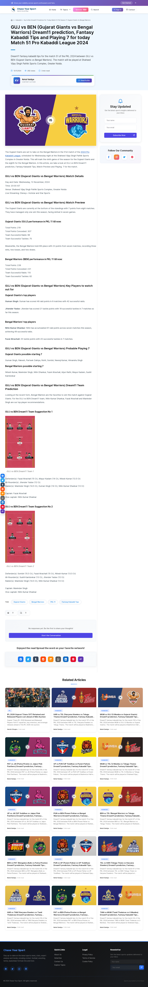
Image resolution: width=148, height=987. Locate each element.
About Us (57, 955)
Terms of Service (88, 958)
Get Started (126, 3)
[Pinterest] (132, 157)
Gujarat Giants (19, 602)
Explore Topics (59, 965)
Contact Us (58, 961)
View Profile (85, 80)
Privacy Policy (87, 955)
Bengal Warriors (38, 602)
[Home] (12, 20)
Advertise (58, 958)
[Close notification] (135, 3)
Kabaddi (18, 20)
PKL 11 (52, 602)
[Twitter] (124, 157)
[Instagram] (116, 157)
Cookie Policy (87, 961)
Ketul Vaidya (28, 79)
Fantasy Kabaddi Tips (70, 602)
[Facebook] (108, 157)
